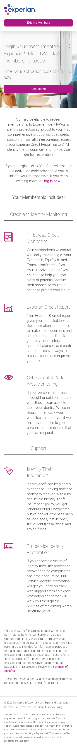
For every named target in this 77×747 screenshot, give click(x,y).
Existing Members (38, 22)
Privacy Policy (54, 707)
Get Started (39, 89)
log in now (52, 181)
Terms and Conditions (31, 707)
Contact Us (10, 707)
